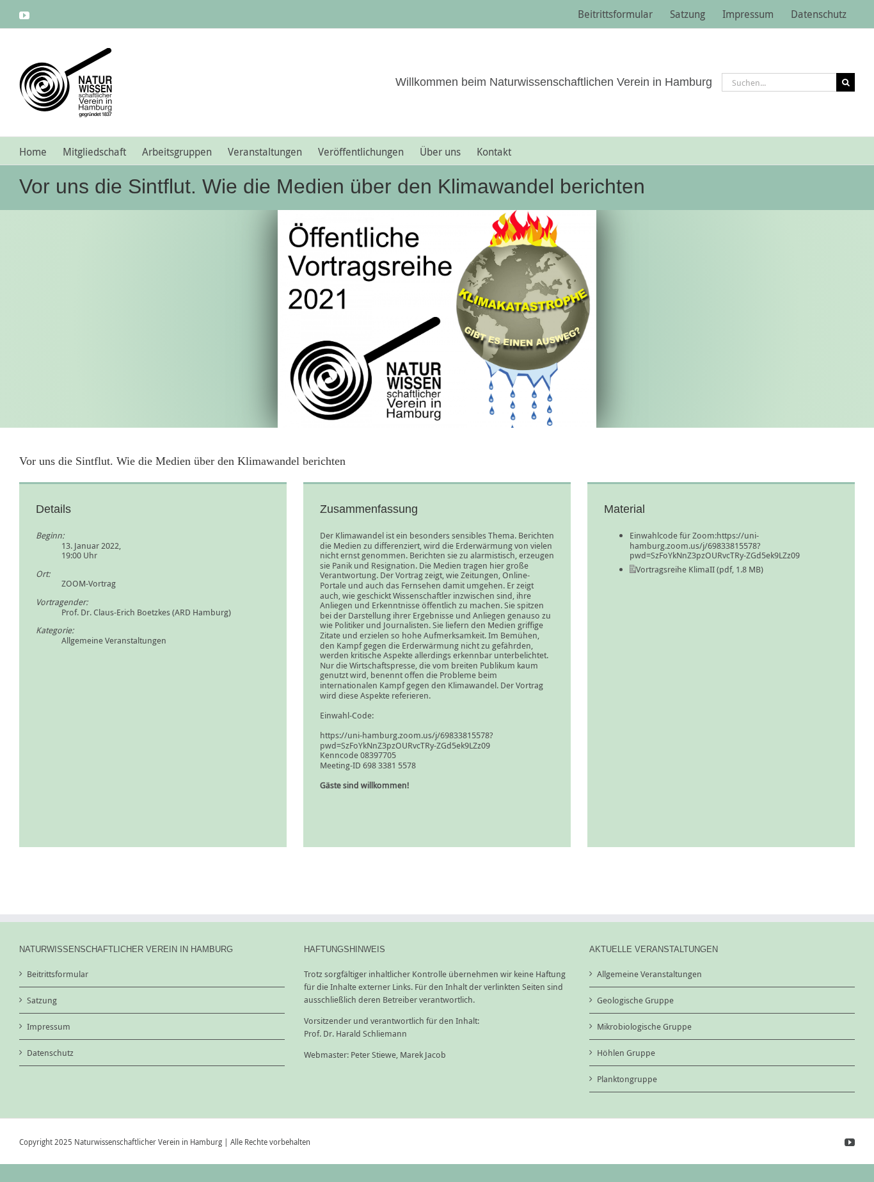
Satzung (42, 1000)
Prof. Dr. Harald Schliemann (355, 1033)
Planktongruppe (627, 1079)
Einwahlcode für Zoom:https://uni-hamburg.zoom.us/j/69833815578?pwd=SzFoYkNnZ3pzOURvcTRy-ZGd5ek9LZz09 (715, 545)
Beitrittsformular (57, 974)
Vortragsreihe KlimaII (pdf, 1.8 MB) (699, 569)
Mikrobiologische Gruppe (644, 1026)
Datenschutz (50, 1052)
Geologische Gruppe (635, 1000)
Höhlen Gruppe (626, 1052)
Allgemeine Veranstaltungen (113, 640)
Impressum (48, 1026)
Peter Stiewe (373, 1054)
